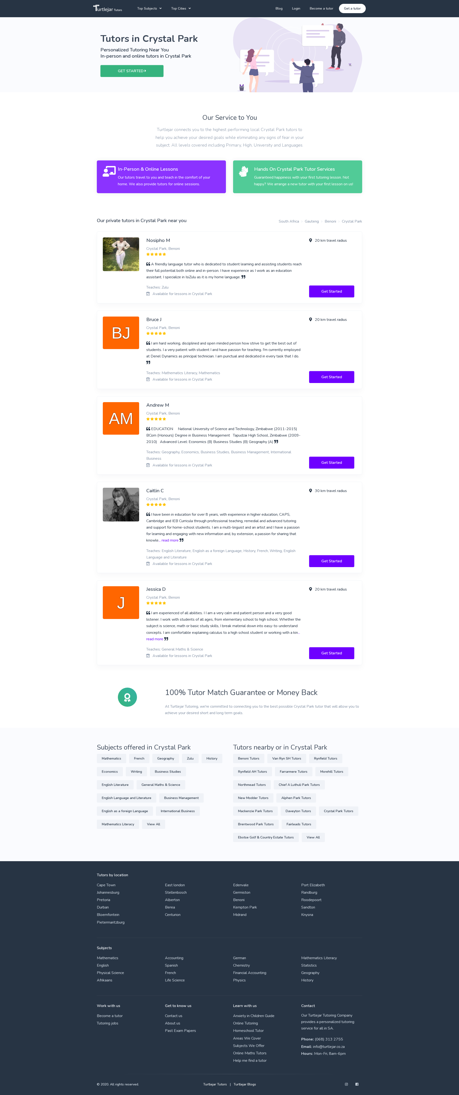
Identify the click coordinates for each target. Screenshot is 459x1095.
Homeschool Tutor (248, 1030)
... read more (168, 540)
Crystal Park (352, 221)
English (103, 965)
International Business (178, 811)
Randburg (309, 892)
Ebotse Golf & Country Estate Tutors (266, 837)
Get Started (331, 291)
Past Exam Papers (180, 1030)
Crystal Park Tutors (338, 811)
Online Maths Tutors (250, 1053)
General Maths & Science (161, 785)
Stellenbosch (176, 892)
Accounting (174, 958)
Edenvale (241, 885)
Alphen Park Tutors (296, 798)
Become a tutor (321, 8)
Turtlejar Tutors (215, 1084)
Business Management (181, 798)
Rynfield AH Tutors (252, 771)
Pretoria (103, 900)
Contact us (173, 1015)
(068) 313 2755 (329, 1039)
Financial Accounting (249, 972)
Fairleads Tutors (299, 824)
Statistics (309, 965)
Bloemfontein (108, 914)
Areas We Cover (247, 1038)
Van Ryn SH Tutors (286, 758)
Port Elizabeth (313, 885)
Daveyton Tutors (298, 811)
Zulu (190, 758)
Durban (103, 907)
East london (175, 885)
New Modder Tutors (253, 798)
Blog (279, 8)
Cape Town (106, 885)
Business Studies (168, 771)
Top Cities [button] (178, 8)
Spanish (171, 965)
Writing (136, 771)
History (212, 758)
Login (296, 8)
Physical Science (110, 972)
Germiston (241, 892)
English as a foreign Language (125, 811)
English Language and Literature (126, 798)
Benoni (330, 221)
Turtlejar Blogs (245, 1084)
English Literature (115, 785)
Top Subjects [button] (147, 8)
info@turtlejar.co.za (329, 1046)
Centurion (172, 914)
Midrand (239, 914)
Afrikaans (104, 980)
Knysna (307, 914)
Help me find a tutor (250, 1060)
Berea (170, 907)
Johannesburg (108, 892)
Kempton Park (245, 907)
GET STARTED (131, 71)
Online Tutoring (245, 1023)
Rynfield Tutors (325, 758)
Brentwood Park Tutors (256, 824)
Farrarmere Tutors (293, 771)
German (239, 958)
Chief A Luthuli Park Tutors (299, 785)
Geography (165, 758)
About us (172, 1023)
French (139, 758)
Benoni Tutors (248, 758)
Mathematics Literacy (118, 824)
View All (153, 824)
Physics (239, 980)
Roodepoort (311, 900)
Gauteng (312, 221)
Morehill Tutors (331, 771)
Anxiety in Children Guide (253, 1015)
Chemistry (241, 965)
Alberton (172, 900)
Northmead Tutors (252, 785)
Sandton (308, 907)
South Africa (289, 221)
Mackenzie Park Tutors (255, 811)
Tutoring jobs (107, 1023)
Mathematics (111, 758)
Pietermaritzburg (111, 922)
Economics (110, 771)
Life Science (175, 980)
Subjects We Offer (248, 1045)
